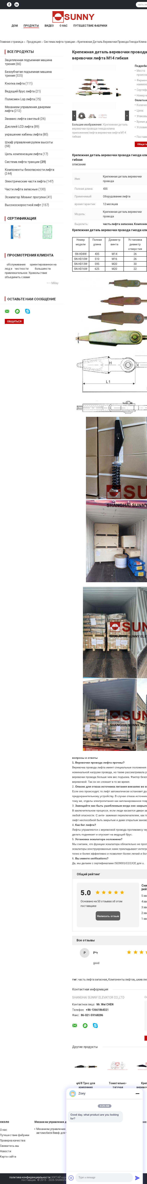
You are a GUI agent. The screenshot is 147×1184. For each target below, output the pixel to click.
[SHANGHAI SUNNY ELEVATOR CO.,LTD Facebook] (9, 4)
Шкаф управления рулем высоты (29, 142)
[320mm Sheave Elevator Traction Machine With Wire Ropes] (94, 87)
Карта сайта (8, 1156)
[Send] (137, 1178)
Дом (14, 25)
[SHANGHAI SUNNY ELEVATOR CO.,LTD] (73, 17)
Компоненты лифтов (121, 979)
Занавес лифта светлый (22, 119)
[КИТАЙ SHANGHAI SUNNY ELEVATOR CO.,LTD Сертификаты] (16, 232)
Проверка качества (12, 1140)
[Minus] (137, 1093)
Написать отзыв (108, 916)
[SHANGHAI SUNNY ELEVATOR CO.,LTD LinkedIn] (16, 4)
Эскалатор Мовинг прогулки (25, 197)
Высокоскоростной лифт (23, 205)
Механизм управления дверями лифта (60, 1121)
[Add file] (71, 1178)
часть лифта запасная (92, 979)
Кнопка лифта (15, 83)
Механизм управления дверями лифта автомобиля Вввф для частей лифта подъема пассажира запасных (61, 1131)
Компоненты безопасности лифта (29, 170)
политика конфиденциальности (29, 1177)
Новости (5, 1151)
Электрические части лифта (25, 181)
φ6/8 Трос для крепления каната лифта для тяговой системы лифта (85, 1085)
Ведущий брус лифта (20, 91)
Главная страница (11, 41)
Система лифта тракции (59, 41)
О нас (64, 25)
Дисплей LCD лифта (19, 126)
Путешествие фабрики (90, 25)
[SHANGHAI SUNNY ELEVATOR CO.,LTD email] (9, 311)
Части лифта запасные (21, 189)
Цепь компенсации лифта (23, 154)
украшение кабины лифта (23, 134)
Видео (49, 25)
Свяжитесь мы (9, 1145)
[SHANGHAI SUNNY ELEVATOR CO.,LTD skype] (30, 311)
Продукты (31, 25)
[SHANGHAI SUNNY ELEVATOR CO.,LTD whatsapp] (19, 311)
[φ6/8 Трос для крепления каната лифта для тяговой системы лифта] (85, 1066)
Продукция (34, 41)
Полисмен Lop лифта (20, 99)
